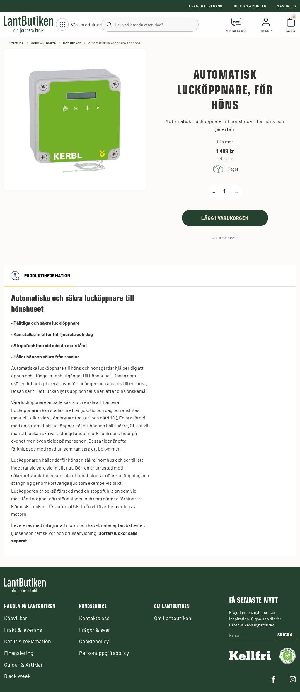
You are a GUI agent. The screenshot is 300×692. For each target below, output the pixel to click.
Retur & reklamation (27, 641)
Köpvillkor (15, 618)
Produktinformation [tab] (47, 275)
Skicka (285, 634)
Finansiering (18, 653)
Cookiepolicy (94, 641)
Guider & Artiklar (249, 6)
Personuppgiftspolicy (104, 653)
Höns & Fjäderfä (43, 43)
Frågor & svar (94, 629)
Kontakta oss (94, 618)
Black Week (17, 676)
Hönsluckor (72, 43)
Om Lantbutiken (172, 618)
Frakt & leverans (205, 6)
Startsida (16, 43)
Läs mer (225, 141)
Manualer (286, 6)
